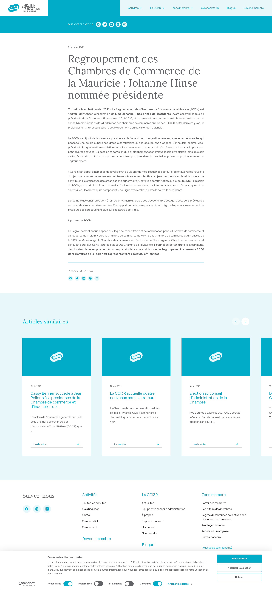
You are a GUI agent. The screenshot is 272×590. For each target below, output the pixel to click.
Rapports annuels (153, 521)
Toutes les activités (94, 503)
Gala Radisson (90, 509)
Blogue (231, 8)
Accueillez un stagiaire (215, 531)
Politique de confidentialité (217, 547)
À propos (147, 515)
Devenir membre (254, 8)
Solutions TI (89, 527)
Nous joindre (149, 533)
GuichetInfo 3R (210, 8)
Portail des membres (214, 503)
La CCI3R (155, 8)
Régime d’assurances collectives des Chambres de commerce (224, 517)
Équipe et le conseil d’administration (163, 509)
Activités (133, 8)
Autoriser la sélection (239, 568)
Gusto (86, 515)
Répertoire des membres (217, 509)
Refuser (239, 577)
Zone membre (181, 8)
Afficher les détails (178, 583)
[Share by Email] (124, 24)
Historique (148, 527)
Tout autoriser (239, 558)
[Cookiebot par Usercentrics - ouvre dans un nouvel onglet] (26, 583)
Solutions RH (90, 521)
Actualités (148, 503)
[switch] (98, 583)
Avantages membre (213, 525)
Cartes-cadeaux (211, 537)
